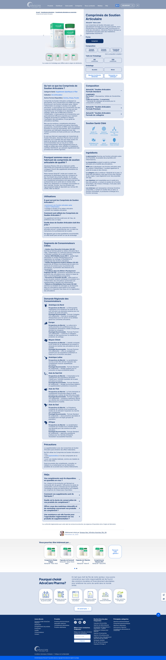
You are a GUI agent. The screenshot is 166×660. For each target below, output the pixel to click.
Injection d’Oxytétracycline (101, 635)
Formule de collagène (116, 50)
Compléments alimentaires (61, 625)
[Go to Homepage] (33, 5)
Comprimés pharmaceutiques (121, 623)
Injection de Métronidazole (101, 625)
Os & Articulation (57, 95)
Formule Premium (103, 50)
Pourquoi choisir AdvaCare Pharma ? (42, 622)
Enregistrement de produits (42, 626)
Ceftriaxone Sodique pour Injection (101, 631)
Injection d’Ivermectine (100, 633)
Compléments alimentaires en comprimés (121, 630)
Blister (113, 69)
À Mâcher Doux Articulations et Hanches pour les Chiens (102, 637)
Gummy (65, 98)
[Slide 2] (77, 568)
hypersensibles (53, 456)
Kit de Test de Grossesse (101, 642)
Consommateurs (39, 632)
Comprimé (94, 41)
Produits (50, 6)
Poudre (76, 98)
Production (38, 628)
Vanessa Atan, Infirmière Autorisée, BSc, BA (93, 532)
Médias (100, 6)
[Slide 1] (75, 568)
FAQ (106, 6)
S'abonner (82, 641)
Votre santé (69, 6)
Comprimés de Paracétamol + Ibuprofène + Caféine (102, 627)
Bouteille (94, 69)
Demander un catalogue (113, 75)
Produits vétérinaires (60, 627)
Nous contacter (90, 6)
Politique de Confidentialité (62, 654)
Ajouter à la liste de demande (94, 75)
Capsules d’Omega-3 (100, 644)
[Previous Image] (44, 35)
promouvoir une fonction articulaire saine (58, 205)
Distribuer (59, 6)
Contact (37, 634)
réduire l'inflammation (52, 207)
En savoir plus (83, 609)
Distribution (38, 624)
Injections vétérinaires (119, 625)
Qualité (37, 630)
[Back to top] (158, 615)
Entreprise (78, 6)
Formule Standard (91, 50)
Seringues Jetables (99, 640)
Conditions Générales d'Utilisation (44, 654)
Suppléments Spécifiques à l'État (66, 92)
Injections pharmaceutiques (121, 621)
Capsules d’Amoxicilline (100, 623)
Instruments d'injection (119, 627)
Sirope (71, 98)
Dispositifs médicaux (60, 623)
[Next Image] (81, 35)
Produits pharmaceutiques (61, 621)
